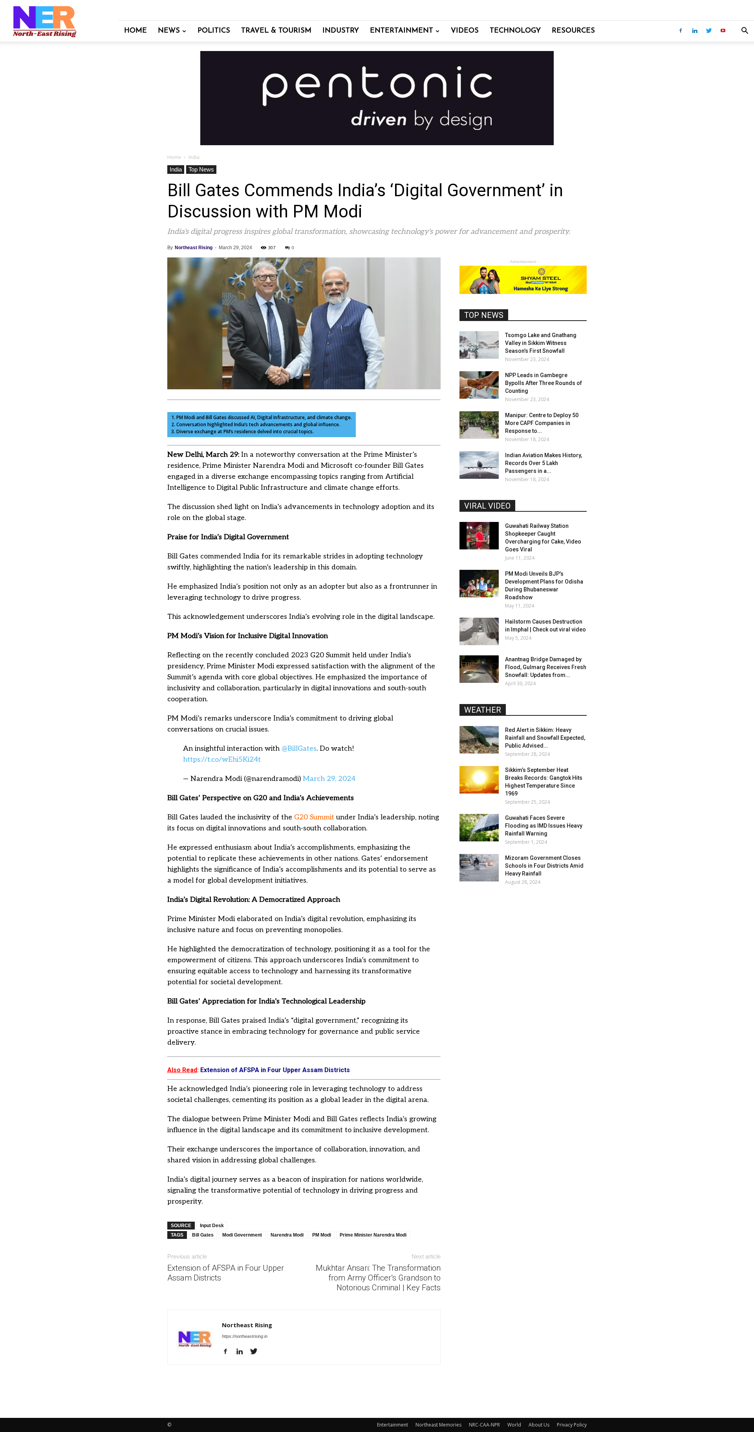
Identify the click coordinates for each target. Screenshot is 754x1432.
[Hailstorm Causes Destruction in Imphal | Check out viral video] (479, 631)
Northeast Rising (193, 247)
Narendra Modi (287, 1235)
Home (135, 31)
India (176, 169)
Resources (573, 31)
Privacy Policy (572, 1424)
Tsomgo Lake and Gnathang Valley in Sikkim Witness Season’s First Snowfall (540, 343)
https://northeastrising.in (244, 1336)
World (514, 1424)
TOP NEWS (483, 315)
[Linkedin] (695, 31)
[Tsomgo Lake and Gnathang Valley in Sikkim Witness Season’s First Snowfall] (479, 345)
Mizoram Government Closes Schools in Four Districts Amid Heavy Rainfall (544, 866)
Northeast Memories (438, 1424)
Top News (201, 169)
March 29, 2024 (329, 779)
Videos (465, 31)
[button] (744, 31)
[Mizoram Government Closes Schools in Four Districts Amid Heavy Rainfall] (479, 867)
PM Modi (321, 1235)
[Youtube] (723, 31)
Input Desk (212, 1225)
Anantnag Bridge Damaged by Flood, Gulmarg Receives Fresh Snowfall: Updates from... (545, 667)
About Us (539, 1424)
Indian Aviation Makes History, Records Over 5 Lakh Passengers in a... (543, 463)
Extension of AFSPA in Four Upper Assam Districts (225, 1272)
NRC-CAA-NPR (484, 1424)
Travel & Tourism (276, 31)
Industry (340, 31)
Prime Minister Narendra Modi (373, 1235)
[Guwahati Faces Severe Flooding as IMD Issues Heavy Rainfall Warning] (479, 827)
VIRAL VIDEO (487, 506)
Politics (214, 31)
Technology (515, 31)
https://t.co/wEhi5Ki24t (222, 759)
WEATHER (482, 710)
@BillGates (299, 748)
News (169, 31)
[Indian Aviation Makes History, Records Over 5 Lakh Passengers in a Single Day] (479, 465)
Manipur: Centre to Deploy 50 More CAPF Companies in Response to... (541, 423)
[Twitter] (709, 31)
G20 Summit (314, 817)
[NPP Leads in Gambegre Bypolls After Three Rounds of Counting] (479, 385)
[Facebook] (680, 31)
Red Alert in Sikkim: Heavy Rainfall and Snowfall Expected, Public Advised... (545, 738)
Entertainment (401, 31)
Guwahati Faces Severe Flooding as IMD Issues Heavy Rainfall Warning (543, 826)
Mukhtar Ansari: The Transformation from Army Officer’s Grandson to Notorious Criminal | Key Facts (378, 1277)
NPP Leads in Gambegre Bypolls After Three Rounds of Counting (543, 383)
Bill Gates (203, 1235)
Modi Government (242, 1235)
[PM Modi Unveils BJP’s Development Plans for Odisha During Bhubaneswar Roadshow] (479, 583)
